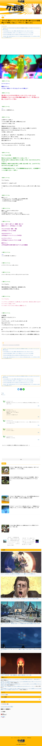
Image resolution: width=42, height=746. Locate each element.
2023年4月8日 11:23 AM (9, 401)
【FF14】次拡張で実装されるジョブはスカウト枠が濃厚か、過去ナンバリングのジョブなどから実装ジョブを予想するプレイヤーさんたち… (24, 479)
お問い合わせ (29, 737)
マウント (4, 394)
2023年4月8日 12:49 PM (9, 429)
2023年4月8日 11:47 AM (9, 409)
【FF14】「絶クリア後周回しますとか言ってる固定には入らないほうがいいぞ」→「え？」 (17, 686)
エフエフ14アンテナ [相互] (7, 706)
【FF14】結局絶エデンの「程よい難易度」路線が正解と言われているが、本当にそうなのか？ (18, 351)
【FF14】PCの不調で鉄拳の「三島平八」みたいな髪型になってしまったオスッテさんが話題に (18, 32)
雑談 (3, 393)
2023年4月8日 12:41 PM (9, 420)
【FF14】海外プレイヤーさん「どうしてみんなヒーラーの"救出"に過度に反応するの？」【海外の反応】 (20, 679)
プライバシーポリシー (17, 737)
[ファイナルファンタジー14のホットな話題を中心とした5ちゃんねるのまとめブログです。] (21, 1)
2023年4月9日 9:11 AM (9, 436)
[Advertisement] (21, 46)
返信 (38, 405)
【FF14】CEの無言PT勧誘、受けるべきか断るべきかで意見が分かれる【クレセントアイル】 (18, 34)
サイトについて (24, 737)
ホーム (12, 737)
